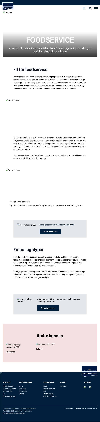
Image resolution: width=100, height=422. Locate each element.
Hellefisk (45, 386)
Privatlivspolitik (80, 409)
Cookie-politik (69, 409)
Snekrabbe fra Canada (49, 396)
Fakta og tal (22, 389)
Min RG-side (63, 386)
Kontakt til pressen (8, 386)
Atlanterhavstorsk (48, 394)
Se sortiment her (50, 231)
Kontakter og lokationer (9, 389)
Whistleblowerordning (9, 396)
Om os (21, 386)
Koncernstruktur (7, 391)
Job (4, 394)
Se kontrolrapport (92, 409)
